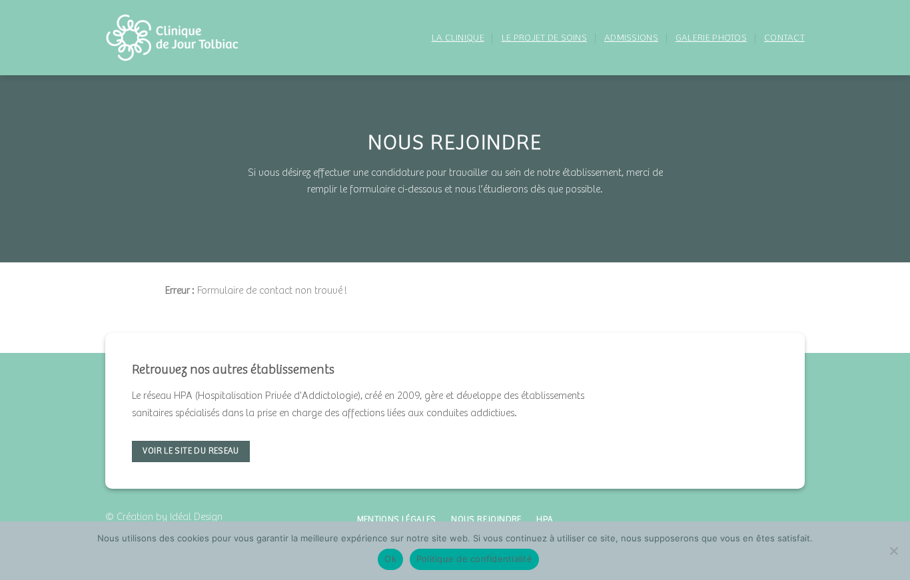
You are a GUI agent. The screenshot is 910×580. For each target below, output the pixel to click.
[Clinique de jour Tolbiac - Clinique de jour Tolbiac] (178, 37)
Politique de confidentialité (474, 558)
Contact (784, 38)
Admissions (631, 38)
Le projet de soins (544, 38)
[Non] (893, 554)
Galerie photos (711, 38)
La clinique (458, 38)
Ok (390, 558)
